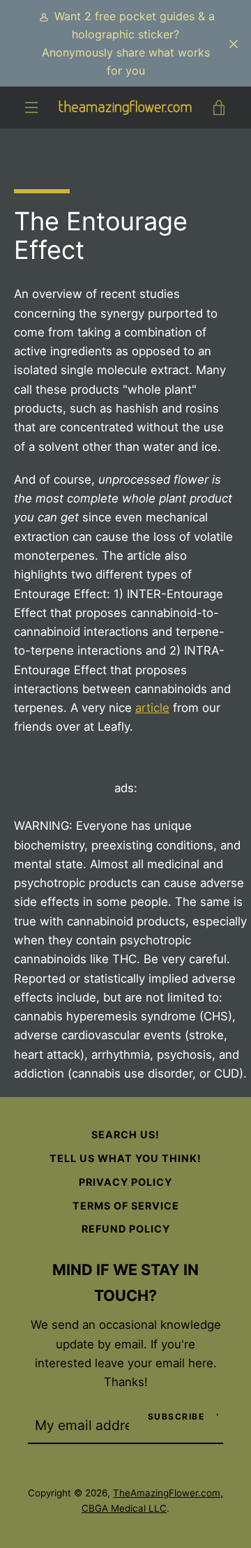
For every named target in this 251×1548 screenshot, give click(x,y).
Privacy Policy (125, 1182)
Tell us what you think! (125, 1158)
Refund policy (126, 1229)
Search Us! (125, 1134)
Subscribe (176, 1416)
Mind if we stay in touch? (125, 1282)
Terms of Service (126, 1206)
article (152, 708)
